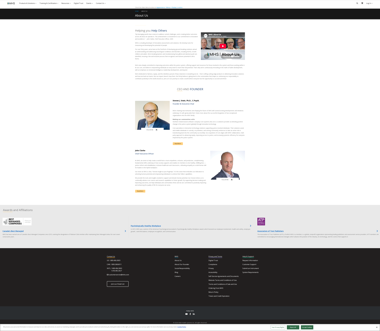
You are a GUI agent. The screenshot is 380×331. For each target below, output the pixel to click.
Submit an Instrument (250, 268)
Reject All (293, 327)
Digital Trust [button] (78, 3)
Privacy (211, 268)
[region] (190, 327)
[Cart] (362, 3)
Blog (176, 272)
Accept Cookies (307, 327)
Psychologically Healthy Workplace (146, 226)
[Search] (357, 3)
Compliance (213, 264)
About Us (144, 11)
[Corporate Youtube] (186, 314)
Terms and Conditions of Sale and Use (223, 284)
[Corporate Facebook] (190, 314)
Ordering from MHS (216, 288)
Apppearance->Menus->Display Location (169, 7)
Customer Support (249, 264)
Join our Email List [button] (117, 284)
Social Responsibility (182, 268)
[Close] (377, 327)
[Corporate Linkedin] (194, 314)
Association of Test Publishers (270, 231)
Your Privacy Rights (278, 327)
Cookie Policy (181, 327)
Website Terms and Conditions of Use (223, 280)
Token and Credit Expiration (219, 296)
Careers (177, 276)
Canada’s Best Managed (13, 231)
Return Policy (213, 292)
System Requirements (250, 272)
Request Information (250, 260)
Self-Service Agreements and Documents (224, 276)
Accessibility (213, 272)
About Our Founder (182, 264)
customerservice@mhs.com (119, 275)
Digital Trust (213, 260)
